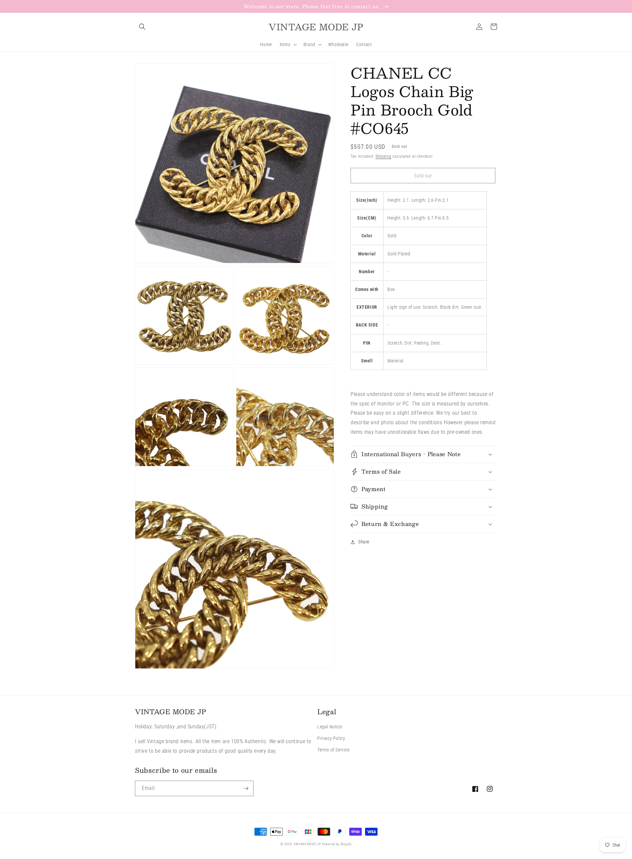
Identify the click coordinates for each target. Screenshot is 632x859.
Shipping (383, 156)
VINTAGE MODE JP (307, 844)
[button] (142, 26)
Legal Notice (329, 726)
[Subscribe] (246, 788)
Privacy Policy (331, 738)
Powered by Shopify (337, 844)
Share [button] (363, 541)
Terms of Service (333, 749)
